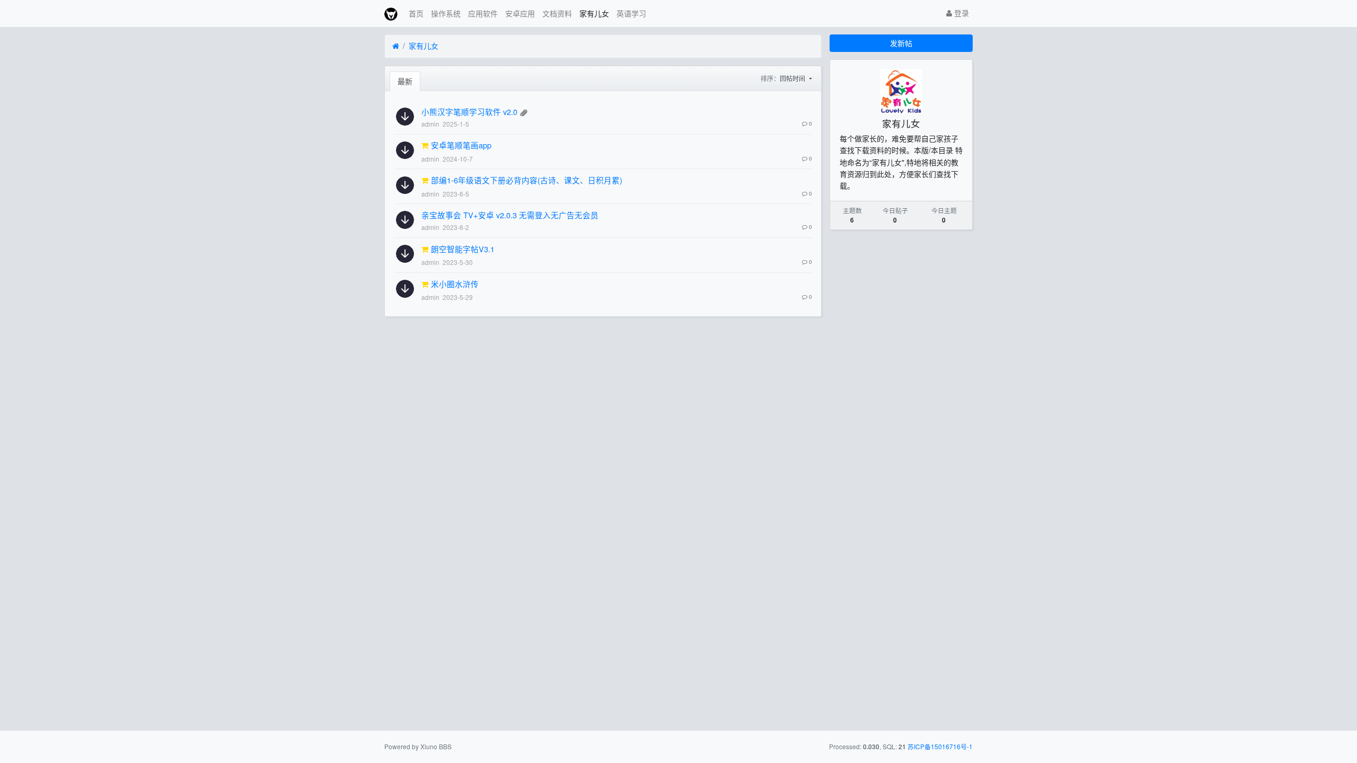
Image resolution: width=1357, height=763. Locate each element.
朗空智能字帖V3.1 (463, 248)
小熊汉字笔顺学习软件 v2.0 (469, 111)
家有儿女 (594, 13)
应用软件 (483, 13)
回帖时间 (793, 78)
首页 (416, 13)
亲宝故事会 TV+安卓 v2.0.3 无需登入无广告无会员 (509, 214)
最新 (405, 81)
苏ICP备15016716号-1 (940, 746)
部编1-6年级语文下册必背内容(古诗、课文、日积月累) (526, 179)
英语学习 (631, 13)
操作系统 (446, 13)
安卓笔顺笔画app (461, 144)
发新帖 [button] (901, 43)
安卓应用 (520, 13)
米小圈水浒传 (455, 283)
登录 (960, 12)
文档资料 (557, 13)
